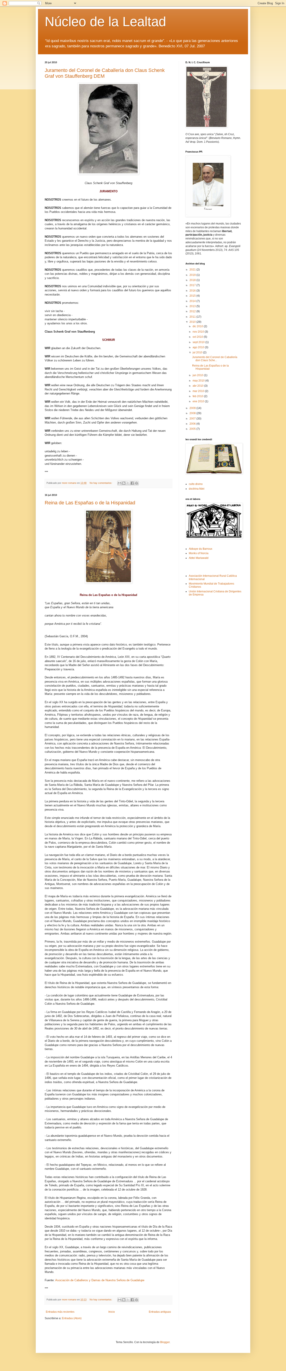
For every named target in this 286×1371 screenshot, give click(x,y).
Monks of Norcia (198, 553)
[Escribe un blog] (124, 483)
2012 (192, 311)
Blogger (165, 1342)
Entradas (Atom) (72, 1318)
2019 (192, 275)
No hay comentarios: (101, 483)
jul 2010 (198, 352)
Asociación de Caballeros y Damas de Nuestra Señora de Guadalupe (99, 1280)
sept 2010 (199, 342)
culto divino (196, 484)
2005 (192, 428)
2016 (192, 290)
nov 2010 (199, 331)
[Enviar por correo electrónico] (119, 483)
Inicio (111, 1311)
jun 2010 (198, 375)
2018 (192, 280)
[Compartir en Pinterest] (136, 483)
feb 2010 (198, 396)
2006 (192, 423)
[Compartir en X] (128, 483)
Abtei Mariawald (198, 558)
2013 (192, 306)
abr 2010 (198, 385)
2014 (192, 301)
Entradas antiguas (160, 1311)
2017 (192, 285)
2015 (192, 295)
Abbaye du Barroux (200, 548)
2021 (192, 269)
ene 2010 (199, 401)
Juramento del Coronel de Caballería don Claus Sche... (214, 359)
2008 (192, 413)
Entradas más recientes (60, 1311)
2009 (192, 408)
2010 (192, 321)
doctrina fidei (196, 488)
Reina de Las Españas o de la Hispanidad (90, 502)
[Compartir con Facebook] (132, 483)
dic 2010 (198, 326)
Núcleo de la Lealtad (105, 21)
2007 (192, 418)
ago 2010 (199, 347)
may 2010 (199, 380)
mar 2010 (199, 391)
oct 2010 (198, 336)
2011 (192, 316)
